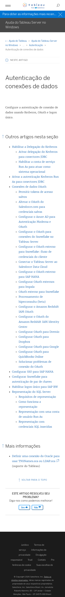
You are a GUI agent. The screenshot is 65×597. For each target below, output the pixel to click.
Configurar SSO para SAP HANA (32, 371)
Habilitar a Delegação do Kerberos (34, 146)
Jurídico (25, 545)
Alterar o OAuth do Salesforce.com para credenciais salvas (32, 206)
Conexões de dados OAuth (29, 186)
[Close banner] (60, 14)
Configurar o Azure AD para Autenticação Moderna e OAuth (37, 221)
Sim (23, 507)
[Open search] (58, 5)
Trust (30, 560)
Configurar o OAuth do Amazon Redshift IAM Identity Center (39, 321)
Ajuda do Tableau (17, 41)
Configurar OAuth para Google (39, 346)
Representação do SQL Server (31, 391)
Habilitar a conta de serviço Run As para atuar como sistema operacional (37, 166)
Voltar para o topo (34, 480)
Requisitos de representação (37, 396)
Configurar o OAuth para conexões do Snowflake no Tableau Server (36, 236)
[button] (6, 60)
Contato (42, 560)
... (23, 45)
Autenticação (36, 45)
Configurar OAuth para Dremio (39, 331)
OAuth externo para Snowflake (39, 291)
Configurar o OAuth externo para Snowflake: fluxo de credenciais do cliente (37, 251)
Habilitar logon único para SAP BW (35, 386)
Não (36, 507)
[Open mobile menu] (8, 5)
